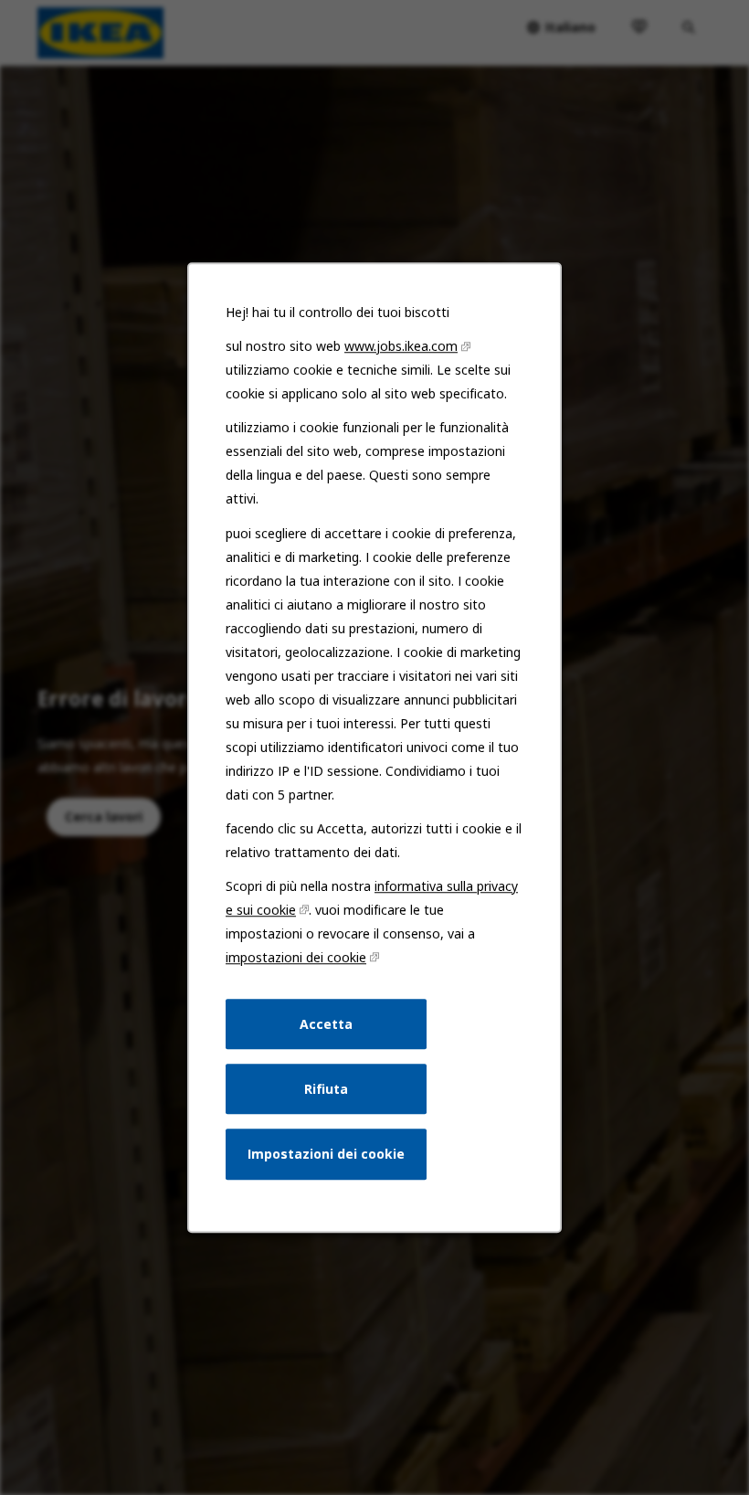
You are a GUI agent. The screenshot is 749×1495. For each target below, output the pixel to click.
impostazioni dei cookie (296, 957)
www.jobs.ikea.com (401, 346)
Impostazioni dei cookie (326, 1153)
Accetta (326, 1024)
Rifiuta (326, 1088)
